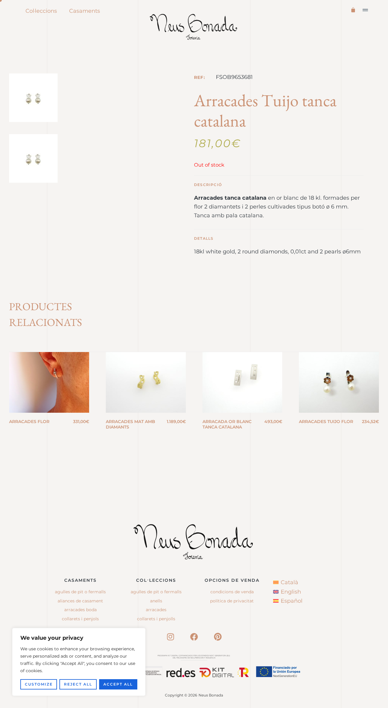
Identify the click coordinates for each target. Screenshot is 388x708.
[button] (366, 10)
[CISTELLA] (354, 9)
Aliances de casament (80, 601)
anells (156, 601)
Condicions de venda (232, 592)
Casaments (84, 11)
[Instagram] (170, 637)
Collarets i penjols (80, 619)
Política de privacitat (232, 601)
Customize (39, 684)
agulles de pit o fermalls (156, 592)
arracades (156, 609)
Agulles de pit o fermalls (80, 592)
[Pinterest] (217, 637)
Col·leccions (41, 11)
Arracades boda (80, 609)
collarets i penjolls (156, 619)
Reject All (78, 684)
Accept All (118, 684)
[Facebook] (194, 637)
